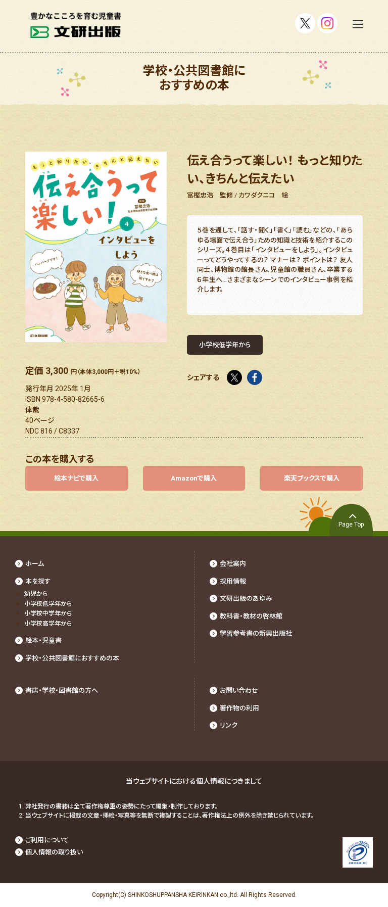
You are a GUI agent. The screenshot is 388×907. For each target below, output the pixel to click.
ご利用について (47, 840)
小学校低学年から (225, 345)
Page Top (351, 524)
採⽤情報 (233, 581)
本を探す (38, 581)
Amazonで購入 (194, 478)
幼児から (35, 593)
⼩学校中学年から (48, 613)
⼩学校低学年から (48, 603)
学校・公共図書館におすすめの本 (72, 658)
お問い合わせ (239, 690)
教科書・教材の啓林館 (251, 616)
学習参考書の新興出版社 (256, 633)
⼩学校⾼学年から (48, 623)
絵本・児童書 (43, 640)
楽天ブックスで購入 (312, 478)
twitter (234, 374)
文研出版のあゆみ (246, 598)
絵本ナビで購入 (76, 478)
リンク (228, 725)
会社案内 (233, 563)
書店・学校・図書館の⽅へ (61, 690)
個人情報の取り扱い (54, 852)
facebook (254, 374)
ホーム (34, 563)
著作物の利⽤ (239, 708)
